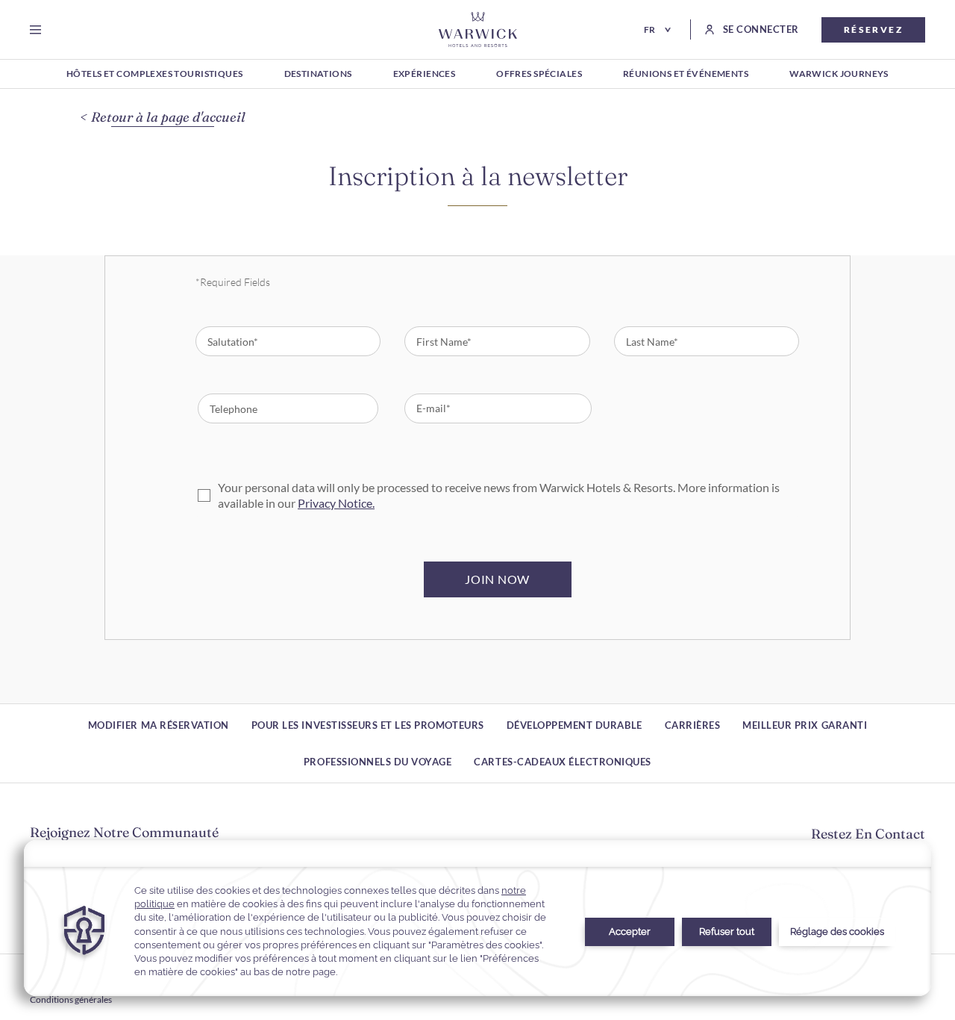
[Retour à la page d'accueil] (478, 29)
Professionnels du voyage (377, 762)
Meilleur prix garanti (804, 725)
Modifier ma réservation (158, 725)
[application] (477, 918)
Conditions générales (71, 999)
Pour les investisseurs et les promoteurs (367, 725)
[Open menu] (38, 30)
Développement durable (574, 725)
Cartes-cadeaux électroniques (562, 762)
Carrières (693, 725)
